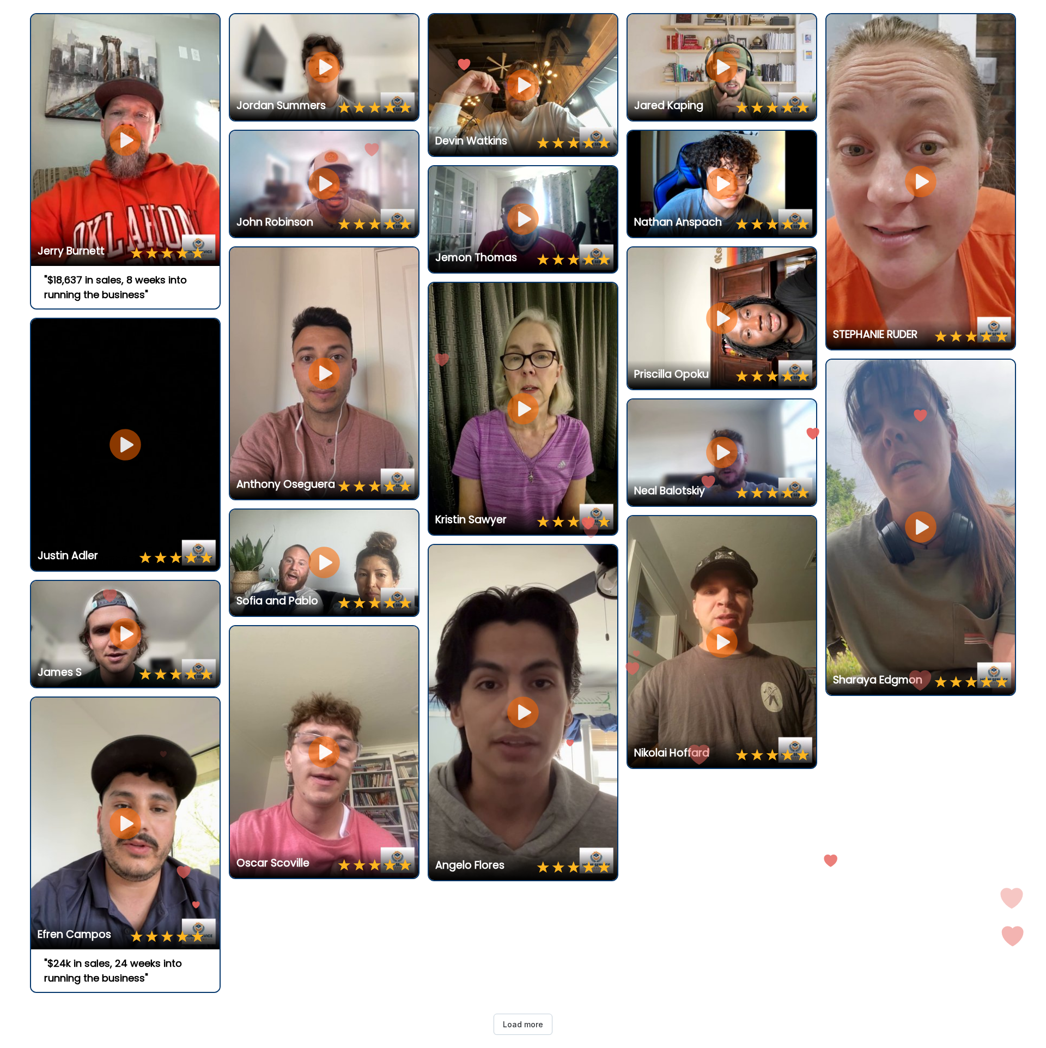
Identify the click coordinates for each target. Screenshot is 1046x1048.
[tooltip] (43, 26)
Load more (523, 1024)
